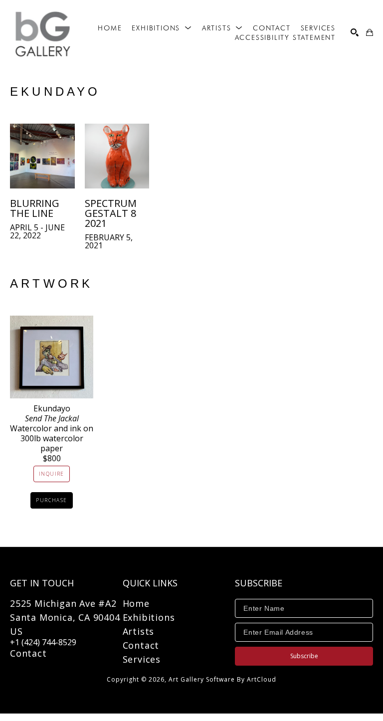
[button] (162, 28)
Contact (28, 653)
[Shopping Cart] (369, 32)
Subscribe (304, 656)
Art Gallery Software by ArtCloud (222, 679)
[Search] (355, 32)
